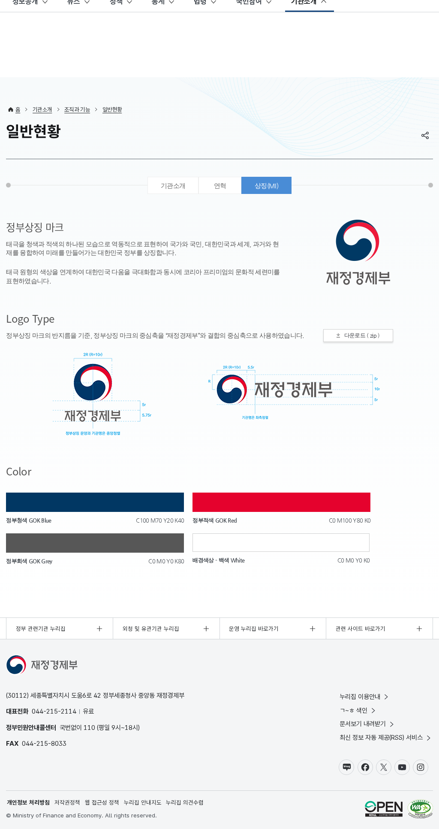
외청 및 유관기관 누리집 (151, 628)
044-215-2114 (54, 711)
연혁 (220, 185)
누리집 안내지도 (143, 802)
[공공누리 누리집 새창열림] (383, 810)
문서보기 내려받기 (363, 724)
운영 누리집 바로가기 (254, 628)
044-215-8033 (44, 743)
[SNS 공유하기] (425, 135)
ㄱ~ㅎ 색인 (353, 710)
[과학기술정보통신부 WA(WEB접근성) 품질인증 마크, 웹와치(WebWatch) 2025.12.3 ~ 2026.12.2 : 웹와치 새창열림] (420, 809)
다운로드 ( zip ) (362, 335)
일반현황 (112, 109)
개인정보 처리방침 (28, 802)
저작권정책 (67, 802)
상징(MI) (266, 185)
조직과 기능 (77, 109)
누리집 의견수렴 (185, 802)
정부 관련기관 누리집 (41, 628)
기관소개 (42, 109)
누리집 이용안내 (360, 697)
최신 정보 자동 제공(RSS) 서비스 (381, 737)
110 (89, 727)
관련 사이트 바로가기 (360, 628)
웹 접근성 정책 (102, 802)
